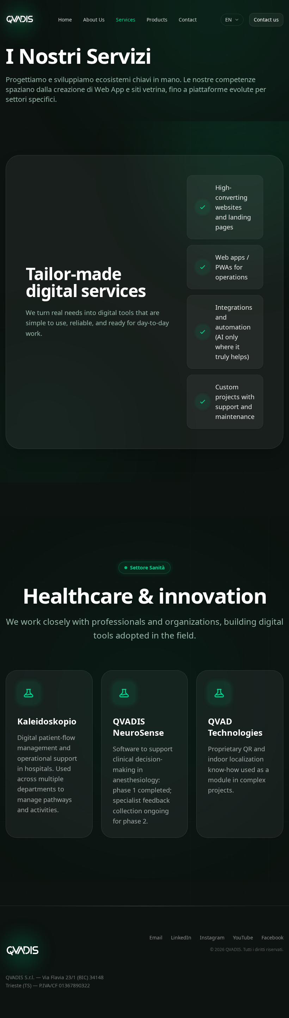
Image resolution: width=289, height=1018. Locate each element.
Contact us (266, 19)
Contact (188, 19)
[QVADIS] (20, 20)
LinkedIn (181, 937)
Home (65, 19)
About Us (94, 19)
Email (155, 937)
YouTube (243, 937)
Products (157, 19)
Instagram (212, 937)
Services (125, 19)
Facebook (272, 937)
